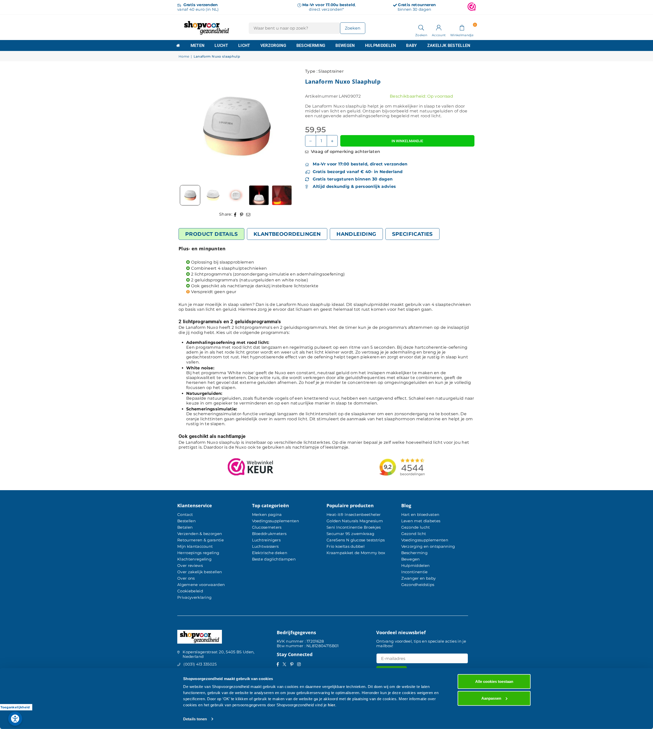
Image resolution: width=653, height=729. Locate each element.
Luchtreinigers (266, 540)
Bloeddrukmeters (269, 533)
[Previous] (188, 125)
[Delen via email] (248, 214)
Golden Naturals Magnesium (354, 520)
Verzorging (273, 45)
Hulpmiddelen (380, 45)
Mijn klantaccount (195, 546)
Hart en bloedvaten (420, 514)
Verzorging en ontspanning (428, 546)
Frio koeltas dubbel (345, 546)
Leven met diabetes (421, 520)
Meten (198, 45)
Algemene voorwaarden (201, 584)
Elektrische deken (269, 552)
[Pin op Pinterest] (242, 214)
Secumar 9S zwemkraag (350, 533)
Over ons (186, 578)
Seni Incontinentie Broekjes (353, 527)
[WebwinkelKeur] (472, 7)
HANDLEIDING (356, 234)
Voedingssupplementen (275, 520)
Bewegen (345, 45)
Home (184, 56)
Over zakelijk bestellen (199, 571)
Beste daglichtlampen (274, 559)
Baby (411, 45)
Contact (185, 514)
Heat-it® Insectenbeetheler (353, 514)
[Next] (282, 125)
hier (331, 705)
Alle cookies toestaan (494, 681)
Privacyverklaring (194, 597)
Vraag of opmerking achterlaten (345, 151)
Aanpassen (491, 698)
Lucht (221, 45)
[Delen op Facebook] (235, 214)
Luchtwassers (265, 546)
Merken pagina (267, 514)
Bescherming (310, 45)
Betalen (185, 527)
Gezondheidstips (417, 584)
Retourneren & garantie (200, 540)
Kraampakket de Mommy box (355, 552)
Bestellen (186, 520)
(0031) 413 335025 (200, 664)
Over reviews (190, 565)
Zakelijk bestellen (448, 45)
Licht (244, 45)
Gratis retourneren (417, 4)
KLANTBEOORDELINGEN (287, 234)
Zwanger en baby (418, 578)
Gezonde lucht (415, 527)
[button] (462, 27)
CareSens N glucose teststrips (355, 540)
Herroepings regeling (198, 552)
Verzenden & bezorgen (199, 533)
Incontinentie (414, 571)
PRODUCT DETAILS (211, 234)
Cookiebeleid (190, 591)
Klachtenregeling (194, 559)
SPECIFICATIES (412, 234)
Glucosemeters (267, 527)
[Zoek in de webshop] (421, 27)
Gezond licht (413, 533)
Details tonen (195, 719)
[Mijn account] (439, 27)
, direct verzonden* (329, 7)
